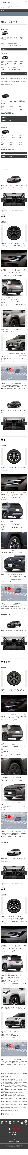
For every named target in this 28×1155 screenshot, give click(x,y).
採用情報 (14, 1136)
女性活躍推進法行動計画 (14, 1141)
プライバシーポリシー (14, 1132)
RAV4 (2, 11)
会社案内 (14, 1134)
